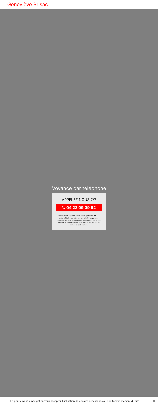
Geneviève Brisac (27, 4)
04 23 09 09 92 (80, 207)
